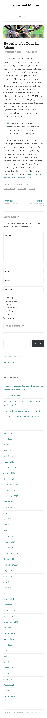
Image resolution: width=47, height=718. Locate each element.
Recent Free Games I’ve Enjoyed (35, 203)
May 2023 (7, 656)
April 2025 (8, 524)
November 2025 (10, 484)
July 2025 (7, 507)
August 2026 (9, 433)
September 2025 (10, 496)
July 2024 (7, 576)
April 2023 (8, 662)
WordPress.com (34, 713)
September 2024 (10, 564)
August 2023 (8, 639)
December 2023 (10, 616)
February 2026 (9, 467)
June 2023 (8, 650)
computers (9, 189)
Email (8, 280)
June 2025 (8, 513)
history (22, 189)
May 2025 (7, 519)
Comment (9, 236)
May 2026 (7, 450)
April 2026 (8, 456)
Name (8, 271)
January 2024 (9, 610)
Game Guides (9, 362)
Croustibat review (11, 395)
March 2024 (8, 599)
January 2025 (9, 542)
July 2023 (7, 645)
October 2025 (9, 490)
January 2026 (9, 473)
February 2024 (9, 604)
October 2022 (9, 690)
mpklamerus (30, 52)
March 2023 (8, 667)
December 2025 (10, 479)
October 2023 (9, 627)
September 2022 (10, 696)
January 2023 (9, 679)
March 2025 (8, 530)
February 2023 (9, 673)
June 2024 (8, 582)
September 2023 (10, 633)
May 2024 (7, 587)
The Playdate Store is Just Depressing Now (23, 411)
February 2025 (9, 536)
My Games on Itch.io (12, 356)
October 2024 (9, 559)
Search (6, 337)
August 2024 (8, 570)
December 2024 (10, 547)
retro (32, 189)
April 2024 (8, 593)
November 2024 (10, 553)
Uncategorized (20, 184)
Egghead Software (9, 202)
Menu (24, 16)
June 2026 (8, 444)
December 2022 (10, 685)
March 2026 (8, 462)
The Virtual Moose (23, 5)
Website (9, 290)
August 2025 (8, 501)
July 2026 (7, 439)
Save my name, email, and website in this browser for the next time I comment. (12, 307)
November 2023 (10, 622)
